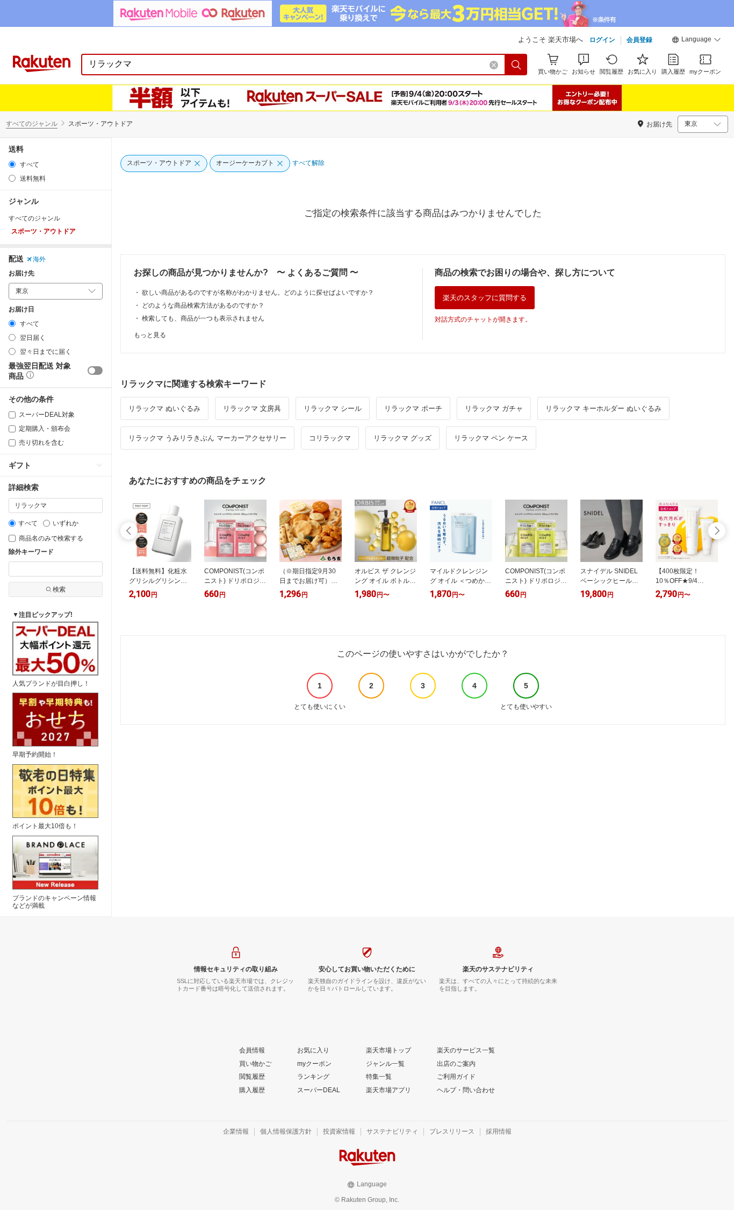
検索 (59, 589)
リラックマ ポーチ (413, 408)
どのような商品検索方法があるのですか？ (203, 305)
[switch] (95, 370)
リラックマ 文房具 (252, 408)
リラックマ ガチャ (494, 408)
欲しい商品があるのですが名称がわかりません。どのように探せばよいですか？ (258, 292)
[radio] (12, 164)
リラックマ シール (333, 408)
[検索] (516, 64)
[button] (696, 41)
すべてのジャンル (31, 123)
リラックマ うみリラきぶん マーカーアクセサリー (207, 438)
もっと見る (150, 335)
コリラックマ (330, 438)
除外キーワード (31, 552)
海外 (39, 259)
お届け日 (21, 309)
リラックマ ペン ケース (491, 438)
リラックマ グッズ (402, 438)
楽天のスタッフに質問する (485, 298)
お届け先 (21, 273)
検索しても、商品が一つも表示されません (203, 318)
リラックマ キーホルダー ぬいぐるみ (603, 408)
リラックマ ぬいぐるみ (164, 408)
